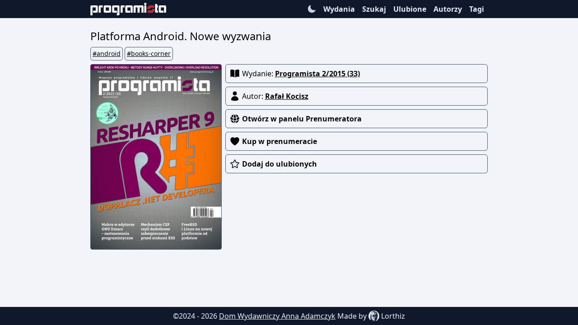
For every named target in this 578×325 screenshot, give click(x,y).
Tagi (476, 9)
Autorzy (448, 9)
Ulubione (409, 9)
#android (107, 53)
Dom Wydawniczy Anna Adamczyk (277, 316)
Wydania (339, 9)
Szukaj (374, 9)
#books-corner (149, 53)
